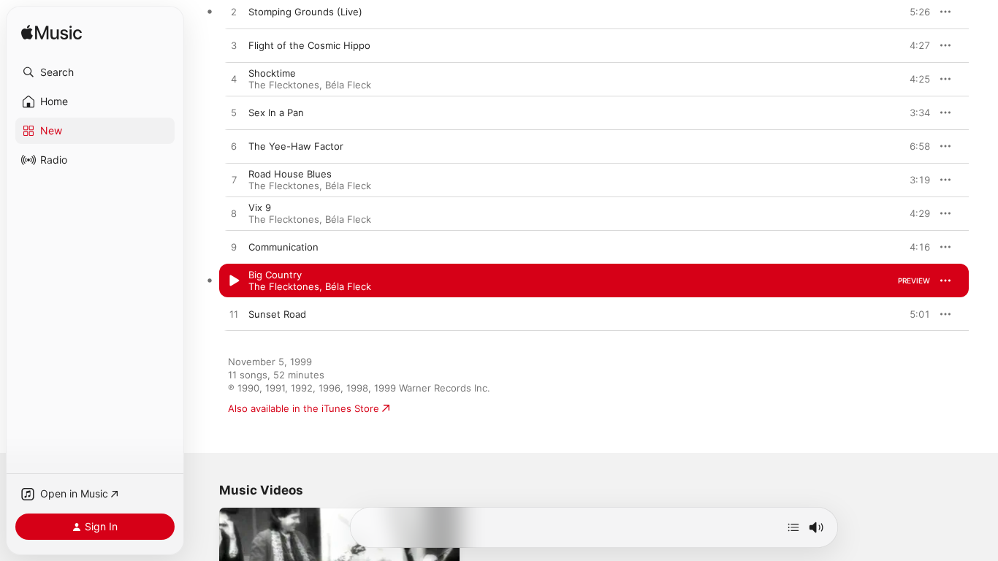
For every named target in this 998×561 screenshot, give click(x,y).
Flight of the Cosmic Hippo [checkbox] (309, 45)
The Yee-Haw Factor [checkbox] (295, 146)
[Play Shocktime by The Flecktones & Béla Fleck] (233, 79)
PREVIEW (914, 11)
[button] (95, 72)
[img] (51, 33)
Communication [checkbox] (283, 247)
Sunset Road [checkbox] (277, 314)
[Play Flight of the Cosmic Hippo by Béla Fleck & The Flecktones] (233, 46)
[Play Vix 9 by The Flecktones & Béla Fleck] (233, 214)
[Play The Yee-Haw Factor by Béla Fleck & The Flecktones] (233, 146)
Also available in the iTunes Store (303, 408)
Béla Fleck (348, 85)
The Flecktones (283, 85)
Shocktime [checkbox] (272, 73)
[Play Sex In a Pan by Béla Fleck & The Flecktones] (233, 113)
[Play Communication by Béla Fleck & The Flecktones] (233, 247)
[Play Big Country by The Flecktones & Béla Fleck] (233, 281)
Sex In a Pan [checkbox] (276, 112)
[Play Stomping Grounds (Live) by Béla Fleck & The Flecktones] (233, 12)
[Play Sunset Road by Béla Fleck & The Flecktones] (233, 314)
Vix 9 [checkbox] (259, 207)
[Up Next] (793, 527)
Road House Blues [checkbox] (290, 174)
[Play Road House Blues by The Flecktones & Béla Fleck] (233, 180)
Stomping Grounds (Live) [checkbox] (305, 12)
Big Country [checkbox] (275, 274)
